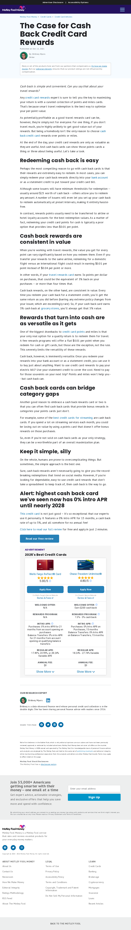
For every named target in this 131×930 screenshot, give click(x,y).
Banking (92, 871)
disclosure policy (48, 764)
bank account (100, 177)
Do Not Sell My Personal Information (64, 895)
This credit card (30, 513)
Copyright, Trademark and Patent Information (62, 889)
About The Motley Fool (14, 903)
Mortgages (94, 887)
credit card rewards (37, 97)
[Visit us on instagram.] (23, 849)
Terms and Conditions (56, 882)
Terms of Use (52, 866)
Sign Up (94, 797)
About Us (6, 866)
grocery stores (50, 308)
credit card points (73, 331)
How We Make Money (13, 882)
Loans (91, 898)
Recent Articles (96, 903)
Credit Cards (46, 17)
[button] (122, 10)
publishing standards (85, 751)
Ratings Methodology (13, 892)
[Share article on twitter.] (48, 727)
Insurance (93, 892)
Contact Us (7, 871)
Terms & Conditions (73, 814)
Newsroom (7, 876)
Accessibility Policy (55, 876)
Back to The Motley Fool (65, 923)
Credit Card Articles (63, 17)
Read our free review (39, 538)
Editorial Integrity (11, 887)
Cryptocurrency (96, 882)
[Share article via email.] (60, 727)
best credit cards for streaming (73, 417)
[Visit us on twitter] (15, 849)
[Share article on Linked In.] (54, 727)
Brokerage (94, 876)
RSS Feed (7, 898)
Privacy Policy (52, 871)
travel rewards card (61, 275)
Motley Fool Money (28, 17)
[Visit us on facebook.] (6, 849)
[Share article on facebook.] (41, 727)
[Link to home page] (14, 9)
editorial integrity (44, 69)
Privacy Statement (55, 814)
